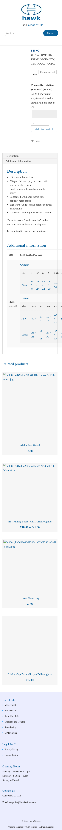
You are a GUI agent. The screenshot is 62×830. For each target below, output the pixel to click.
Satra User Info (12, 716)
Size (35, 74)
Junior (24, 298)
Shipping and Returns (15, 721)
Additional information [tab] (18, 161)
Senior (24, 265)
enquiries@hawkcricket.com (22, 802)
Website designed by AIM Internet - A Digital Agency (31, 827)
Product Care (11, 710)
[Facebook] (27, 815)
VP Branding (11, 733)
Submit (50, 33)
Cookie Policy (11, 755)
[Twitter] (37, 815)
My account (10, 705)
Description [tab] (12, 155)
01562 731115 (35, 25)
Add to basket (44, 129)
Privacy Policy (11, 749)
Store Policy (10, 727)
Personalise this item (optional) (42, 87)
